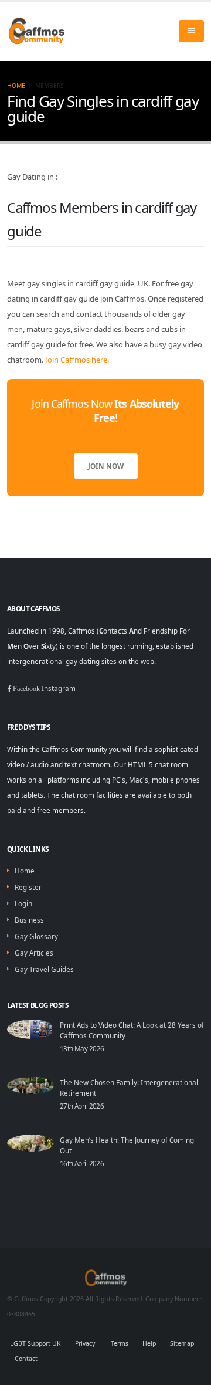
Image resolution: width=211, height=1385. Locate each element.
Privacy (85, 1343)
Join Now (106, 465)
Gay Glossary (36, 936)
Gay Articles (34, 952)
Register (28, 887)
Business (29, 920)
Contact (26, 1358)
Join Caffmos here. (77, 359)
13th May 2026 (82, 1048)
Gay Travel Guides (44, 969)
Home (16, 86)
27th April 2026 (82, 1105)
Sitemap (182, 1343)
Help (149, 1343)
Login (23, 903)
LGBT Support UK (35, 1343)
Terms (118, 1343)
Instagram (59, 688)
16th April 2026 (82, 1163)
